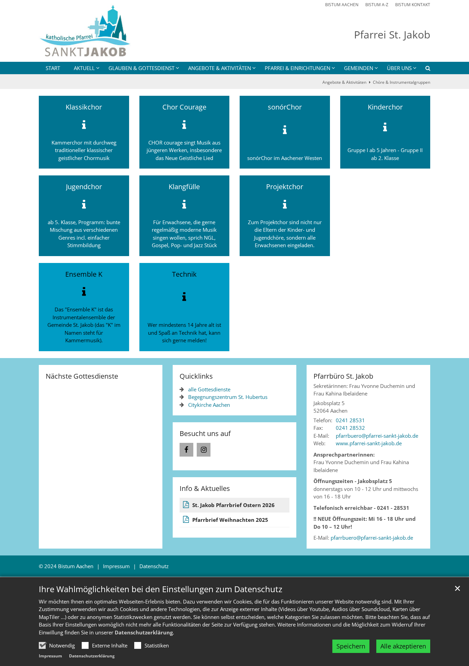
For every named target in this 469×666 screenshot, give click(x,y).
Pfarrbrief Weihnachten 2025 (230, 519)
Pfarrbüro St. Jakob (343, 376)
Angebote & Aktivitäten (344, 82)
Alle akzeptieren (403, 646)
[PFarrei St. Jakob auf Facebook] (186, 450)
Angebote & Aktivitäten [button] (219, 68)
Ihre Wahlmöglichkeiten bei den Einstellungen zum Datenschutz (160, 589)
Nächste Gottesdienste (82, 376)
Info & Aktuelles (205, 488)
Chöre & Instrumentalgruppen (401, 82)
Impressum (50, 656)
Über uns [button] (399, 68)
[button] (423, 69)
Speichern (350, 646)
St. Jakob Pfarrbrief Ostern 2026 (233, 505)
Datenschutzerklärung (144, 632)
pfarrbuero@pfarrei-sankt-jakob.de (372, 537)
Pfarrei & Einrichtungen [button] (297, 68)
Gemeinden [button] (358, 68)
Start (53, 68)
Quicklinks (196, 376)
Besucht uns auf (205, 433)
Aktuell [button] (84, 68)
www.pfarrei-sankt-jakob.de (369, 443)
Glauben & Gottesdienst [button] (141, 68)
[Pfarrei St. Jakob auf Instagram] (203, 450)
